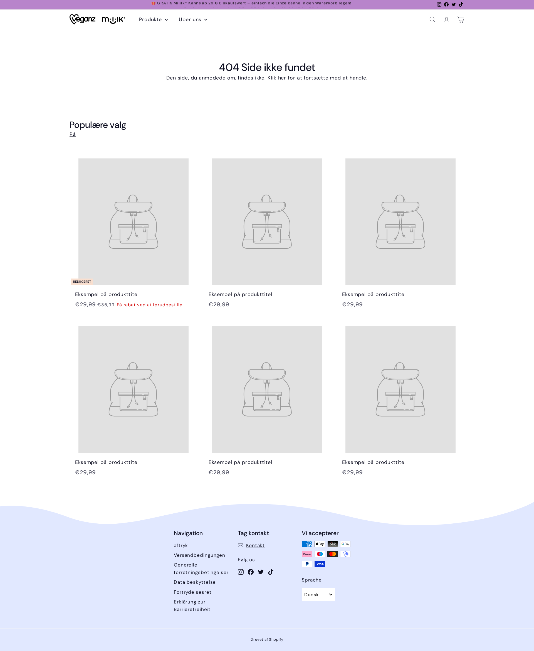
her (282, 77)
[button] (432, 19)
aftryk (181, 545)
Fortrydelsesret (193, 592)
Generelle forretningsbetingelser (201, 568)
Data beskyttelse (195, 582)
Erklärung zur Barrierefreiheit (192, 605)
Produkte (151, 19)
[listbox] (318, 594)
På (73, 134)
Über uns (191, 19)
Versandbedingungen (199, 555)
